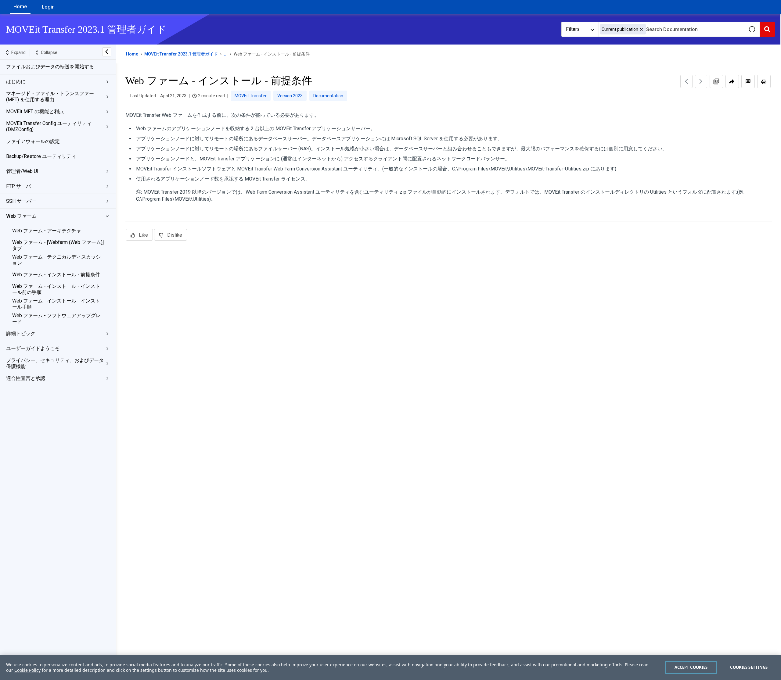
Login (48, 7)
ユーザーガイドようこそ (33, 348)
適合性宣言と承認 (25, 378)
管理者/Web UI (22, 171)
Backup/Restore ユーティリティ (41, 156)
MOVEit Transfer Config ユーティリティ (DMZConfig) (49, 126)
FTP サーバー (21, 186)
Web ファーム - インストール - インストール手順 (56, 304)
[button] (641, 29)
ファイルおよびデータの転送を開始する (50, 67)
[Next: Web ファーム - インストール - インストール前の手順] (701, 81)
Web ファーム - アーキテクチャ (46, 231)
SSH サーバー (21, 201)
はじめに (16, 81)
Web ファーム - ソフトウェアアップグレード (56, 318)
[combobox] (671, 29)
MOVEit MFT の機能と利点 (35, 111)
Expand (18, 52)
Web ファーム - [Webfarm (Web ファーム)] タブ (58, 245)
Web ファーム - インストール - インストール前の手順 (56, 289)
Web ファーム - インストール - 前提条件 (56, 274)
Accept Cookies (691, 667)
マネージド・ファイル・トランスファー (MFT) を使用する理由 (50, 96)
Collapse (49, 52)
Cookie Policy (27, 670)
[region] (390, 667)
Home (20, 6)
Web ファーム (21, 216)
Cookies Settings (749, 667)
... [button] (226, 54)
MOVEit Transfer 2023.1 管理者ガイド (181, 54)
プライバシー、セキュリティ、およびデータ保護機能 (55, 363)
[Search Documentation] (767, 29)
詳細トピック (20, 333)
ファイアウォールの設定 (33, 141)
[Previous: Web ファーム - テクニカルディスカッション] (686, 81)
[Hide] (106, 51)
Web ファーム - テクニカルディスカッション (56, 260)
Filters (573, 29)
